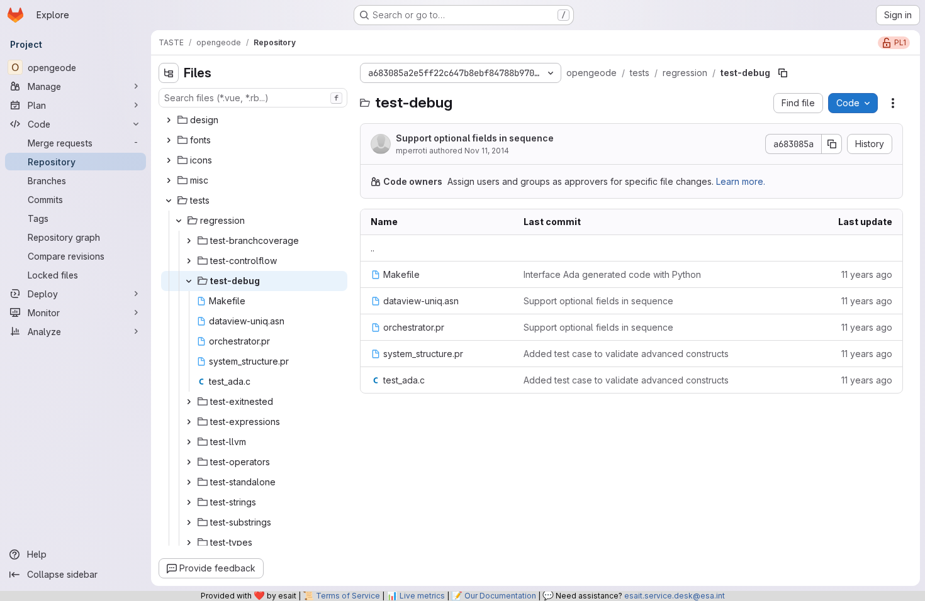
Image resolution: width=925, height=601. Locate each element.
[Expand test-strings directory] (188, 502)
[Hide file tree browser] (169, 73)
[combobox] (253, 98)
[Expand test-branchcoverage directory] (188, 240)
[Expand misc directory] (168, 180)
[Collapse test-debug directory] (188, 281)
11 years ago (866, 274)
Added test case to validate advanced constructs (626, 353)
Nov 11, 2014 (486, 150)
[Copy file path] (783, 73)
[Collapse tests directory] (168, 200)
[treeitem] (254, 120)
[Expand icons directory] (168, 160)
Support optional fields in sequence (475, 138)
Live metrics (422, 595)
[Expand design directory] (168, 120)
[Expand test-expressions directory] (188, 421)
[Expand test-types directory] (188, 542)
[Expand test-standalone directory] (188, 482)
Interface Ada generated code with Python (612, 274)
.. (372, 248)
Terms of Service (348, 595)
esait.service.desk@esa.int (674, 595)
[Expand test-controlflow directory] (188, 260)
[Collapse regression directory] (178, 220)
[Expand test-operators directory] (188, 462)
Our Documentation (500, 595)
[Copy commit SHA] (832, 144)
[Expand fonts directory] (168, 140)
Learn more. (740, 181)
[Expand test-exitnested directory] (188, 401)
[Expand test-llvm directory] (188, 441)
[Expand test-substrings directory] (188, 522)
